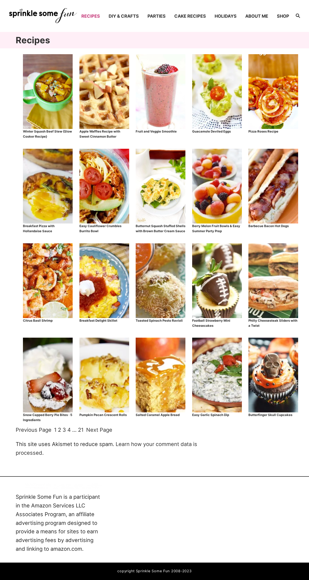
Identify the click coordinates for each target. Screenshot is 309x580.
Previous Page (33, 430)
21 (81, 430)
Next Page (99, 430)
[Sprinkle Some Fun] (43, 15)
